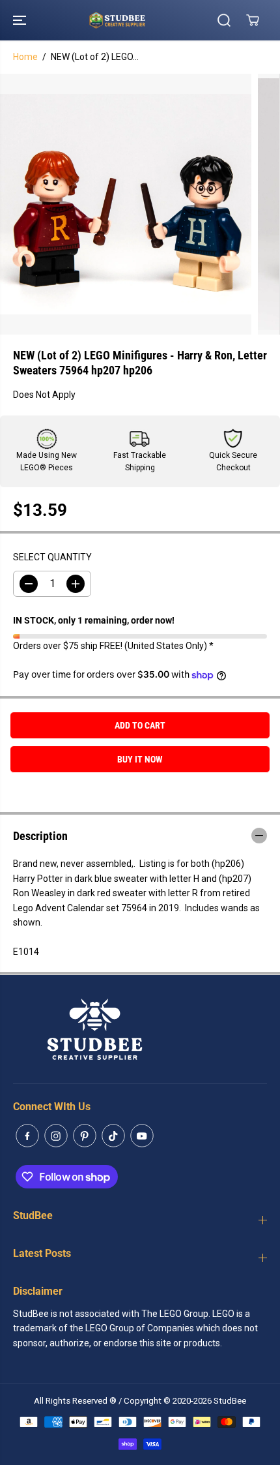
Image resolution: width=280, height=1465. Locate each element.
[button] (21, 20)
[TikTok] (113, 1135)
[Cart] (252, 20)
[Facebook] (27, 1135)
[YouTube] (142, 1135)
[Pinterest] (84, 1135)
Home (25, 57)
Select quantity (52, 557)
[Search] (224, 20)
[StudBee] (137, 20)
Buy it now (140, 759)
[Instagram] (56, 1135)
